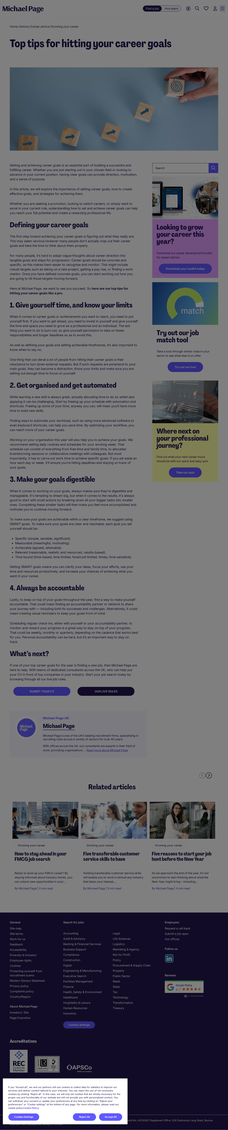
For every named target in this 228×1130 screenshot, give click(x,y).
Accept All (110, 1116)
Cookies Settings (23, 1116)
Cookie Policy (31, 1108)
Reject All (84, 1116)
